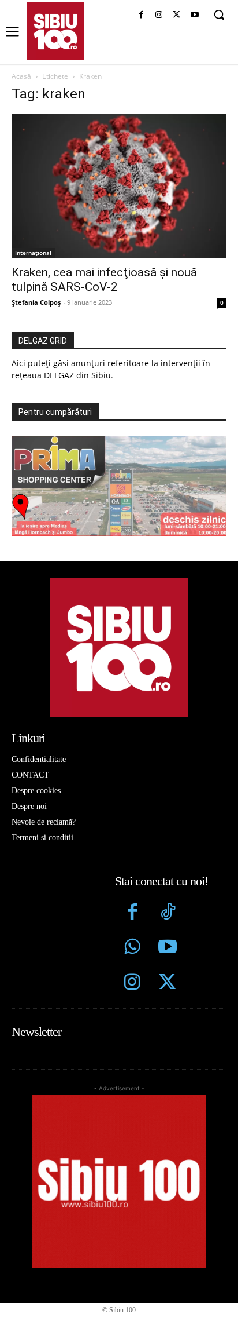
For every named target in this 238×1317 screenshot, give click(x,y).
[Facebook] (141, 15)
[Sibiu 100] (55, 31)
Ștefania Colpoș (36, 302)
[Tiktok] (167, 913)
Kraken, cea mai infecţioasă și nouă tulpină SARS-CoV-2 (104, 279)
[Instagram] (159, 15)
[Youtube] (194, 15)
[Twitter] (167, 983)
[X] (176, 15)
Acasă (21, 76)
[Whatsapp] (132, 948)
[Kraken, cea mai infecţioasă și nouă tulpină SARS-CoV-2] (119, 186)
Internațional (33, 253)
